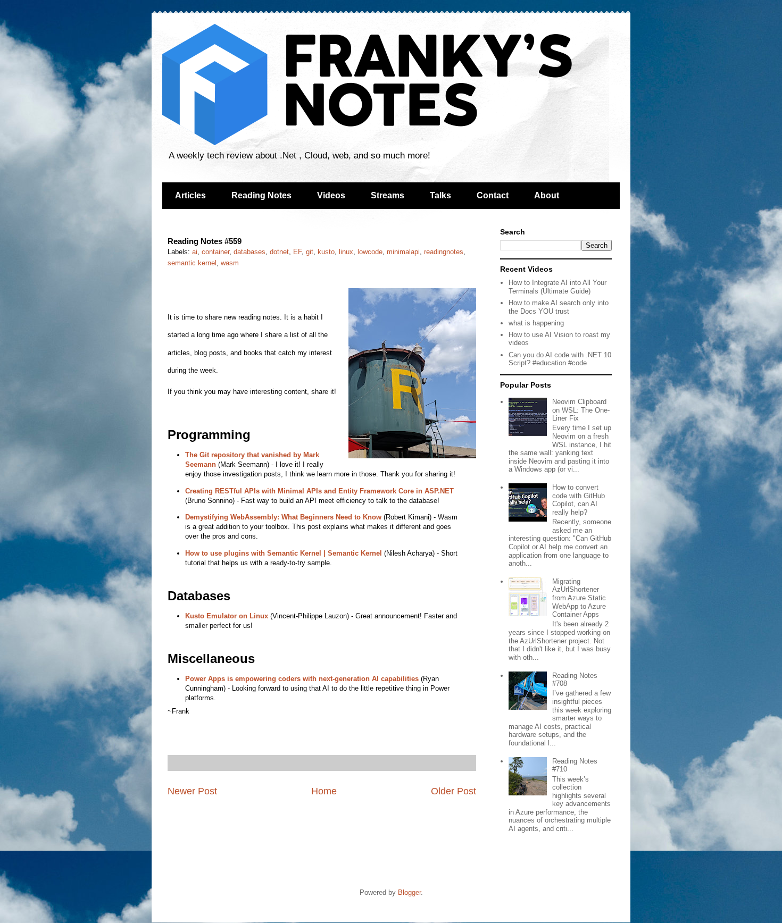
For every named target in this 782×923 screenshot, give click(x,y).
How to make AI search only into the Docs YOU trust (559, 307)
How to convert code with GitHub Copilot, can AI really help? (578, 499)
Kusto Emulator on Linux (226, 616)
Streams (387, 195)
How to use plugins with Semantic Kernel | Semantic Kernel (283, 553)
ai (194, 252)
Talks (440, 195)
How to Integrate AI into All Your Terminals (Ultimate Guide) (557, 287)
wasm (230, 263)
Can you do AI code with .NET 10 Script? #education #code (560, 359)
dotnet (279, 252)
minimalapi (403, 252)
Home (324, 791)
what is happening (536, 323)
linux (346, 252)
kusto (326, 252)
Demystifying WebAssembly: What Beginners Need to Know (283, 517)
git (309, 252)
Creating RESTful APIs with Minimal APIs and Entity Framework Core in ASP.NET (319, 491)
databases (249, 252)
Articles (190, 195)
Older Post (453, 791)
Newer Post (192, 791)
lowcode (369, 252)
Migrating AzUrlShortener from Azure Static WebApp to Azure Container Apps (579, 597)
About (546, 195)
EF (297, 252)
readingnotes (443, 252)
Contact (493, 195)
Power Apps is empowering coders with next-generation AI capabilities (302, 679)
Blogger (409, 892)
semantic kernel (192, 263)
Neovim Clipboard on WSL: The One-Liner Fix (581, 410)
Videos (331, 195)
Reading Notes (261, 195)
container (215, 252)
